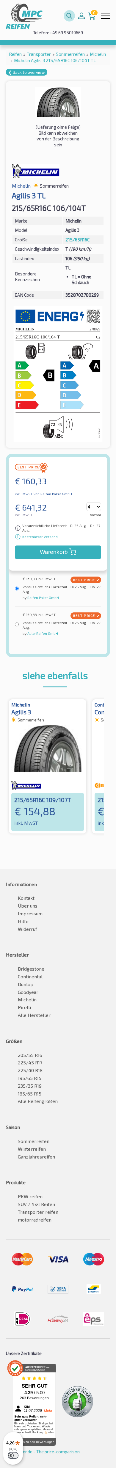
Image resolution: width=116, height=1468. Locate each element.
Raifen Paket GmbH (42, 597)
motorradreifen (34, 1219)
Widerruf (27, 929)
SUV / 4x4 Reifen (36, 1204)
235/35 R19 (30, 1086)
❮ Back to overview (26, 72)
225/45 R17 (30, 1062)
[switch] (13, 1455)
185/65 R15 (29, 1093)
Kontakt (26, 898)
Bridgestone (31, 968)
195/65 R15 (29, 1078)
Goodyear (28, 992)
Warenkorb (54, 552)
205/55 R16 (30, 1055)
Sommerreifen (33, 1141)
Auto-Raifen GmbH (42, 633)
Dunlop (25, 984)
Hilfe (23, 921)
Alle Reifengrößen (38, 1101)
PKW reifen (30, 1196)
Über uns (27, 905)
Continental (30, 976)
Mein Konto (81, 16)
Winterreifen (32, 1149)
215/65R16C (77, 239)
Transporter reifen (38, 1212)
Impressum (30, 913)
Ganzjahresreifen (36, 1156)
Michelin (27, 999)
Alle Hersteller (34, 1015)
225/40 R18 (30, 1070)
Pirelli (24, 1007)
